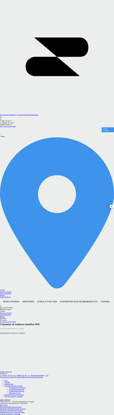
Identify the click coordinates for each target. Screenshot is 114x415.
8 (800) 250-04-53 (6, 124)
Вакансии (28, 115)
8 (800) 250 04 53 (5, 121)
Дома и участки (47, 301)
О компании (21, 115)
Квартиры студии (14, 393)
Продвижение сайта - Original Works (12, 412)
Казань (2, 295)
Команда (13, 115)
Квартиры (28, 301)
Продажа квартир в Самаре (13, 386)
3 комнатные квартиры (16, 391)
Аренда (8, 115)
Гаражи (105, 301)
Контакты (35, 115)
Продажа (3, 115)
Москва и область (6, 292)
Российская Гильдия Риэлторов (10, 377)
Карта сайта (4, 405)
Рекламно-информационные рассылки (13, 409)
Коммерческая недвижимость (79, 301)
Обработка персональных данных (11, 410)
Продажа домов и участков (13, 396)
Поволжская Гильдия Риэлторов (32, 377)
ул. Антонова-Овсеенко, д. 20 (38, 375)
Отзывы (7, 382)
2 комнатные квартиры (16, 389)
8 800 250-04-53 (5, 297)
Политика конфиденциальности (10, 407)
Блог (6, 380)
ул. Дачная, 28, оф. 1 (21, 375)
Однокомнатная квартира (17, 387)
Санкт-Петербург (5, 293)
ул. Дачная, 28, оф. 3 (7, 375)
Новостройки (11, 301)
